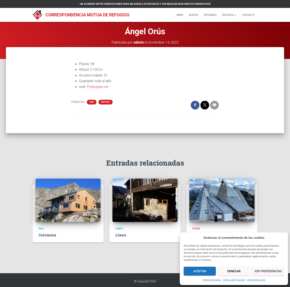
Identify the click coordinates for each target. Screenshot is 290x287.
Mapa (180, 15)
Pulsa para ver (98, 87)
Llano (120, 235)
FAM (92, 102)
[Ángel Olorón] (221, 200)
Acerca (193, 15)
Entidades (210, 15)
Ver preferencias (268, 271)
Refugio (105, 102)
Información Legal (256, 280)
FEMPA (119, 228)
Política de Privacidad (234, 280)
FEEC (41, 228)
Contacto (248, 15)
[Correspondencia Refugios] (37, 15)
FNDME (196, 228)
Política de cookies (212, 280)
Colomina (47, 235)
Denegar (234, 271)
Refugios (228, 15)
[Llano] (145, 200)
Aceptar (199, 271)
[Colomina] (68, 200)
